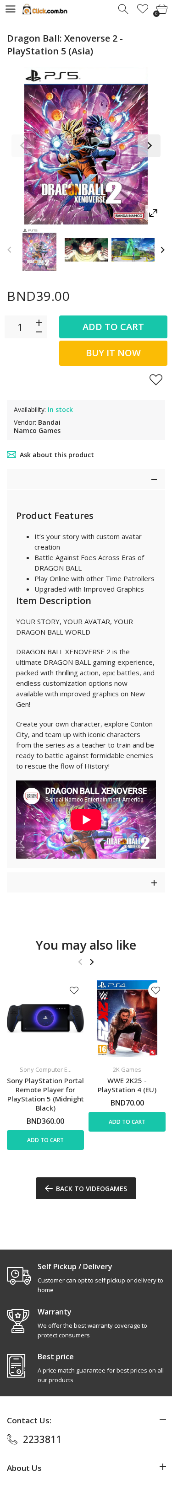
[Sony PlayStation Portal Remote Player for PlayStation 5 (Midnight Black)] (45, 1018)
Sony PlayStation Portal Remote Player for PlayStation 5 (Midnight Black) (45, 1094)
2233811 (42, 1439)
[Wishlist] (142, 9)
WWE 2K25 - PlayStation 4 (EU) (127, 1085)
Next (149, 145)
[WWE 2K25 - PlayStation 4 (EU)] (127, 1018)
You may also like (86, 944)
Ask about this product (57, 454)
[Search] (124, 9)
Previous (22, 145)
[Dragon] (39, 249)
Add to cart (113, 327)
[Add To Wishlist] (155, 379)
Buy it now (113, 353)
